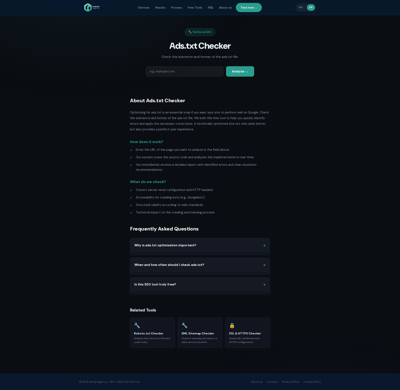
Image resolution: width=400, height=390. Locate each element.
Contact (272, 382)
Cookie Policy (312, 382)
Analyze (240, 71)
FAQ (210, 7)
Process (176, 7)
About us (225, 7)
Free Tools (195, 7)
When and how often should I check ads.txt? (169, 265)
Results (160, 7)
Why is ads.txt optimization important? (165, 245)
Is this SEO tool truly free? (155, 284)
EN (310, 7)
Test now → (248, 7)
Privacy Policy (290, 382)
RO (301, 7)
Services (144, 7)
